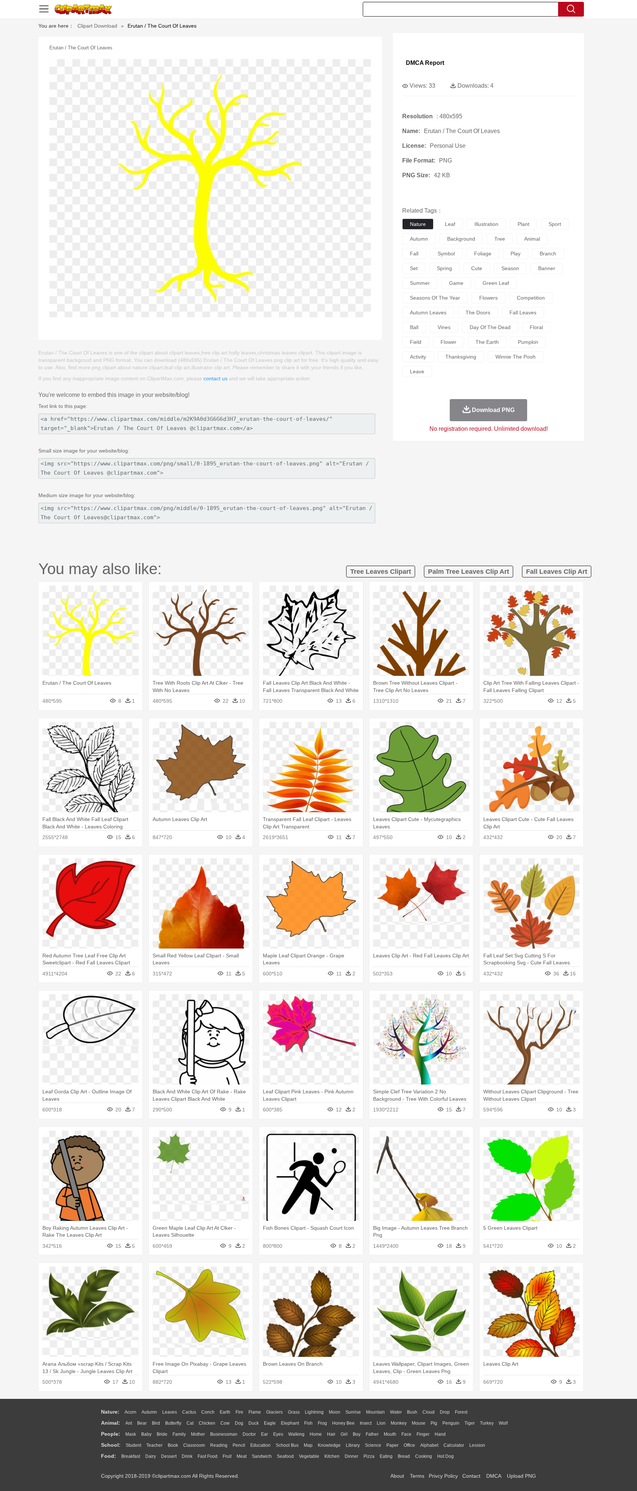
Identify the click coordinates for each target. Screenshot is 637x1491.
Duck (253, 1423)
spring (444, 268)
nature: (110, 1412)
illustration (486, 224)
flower (448, 342)
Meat (242, 1456)
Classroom (194, 1445)
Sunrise (353, 1412)
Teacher (154, 1445)
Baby (146, 1434)
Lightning (314, 1412)
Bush (412, 1412)
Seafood (285, 1456)
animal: (110, 1423)
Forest (461, 1412)
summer (420, 283)
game (456, 283)
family (179, 1434)
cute (476, 268)
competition (531, 298)
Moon (334, 1412)
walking (296, 1434)
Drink (187, 1456)
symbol (446, 253)
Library (353, 1445)
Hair (331, 1434)
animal (532, 239)
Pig (434, 1423)
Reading (218, 1445)
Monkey (399, 1423)
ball (414, 327)
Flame (254, 1412)
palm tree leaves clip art (468, 571)
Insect (366, 1423)
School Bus (287, 1445)
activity (418, 357)
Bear (142, 1423)
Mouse (418, 1423)
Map (308, 1445)
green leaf (496, 283)
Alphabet (429, 1445)
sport (555, 224)
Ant (128, 1423)
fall (414, 253)
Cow (225, 1423)
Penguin (450, 1423)
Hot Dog (445, 1456)
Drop (445, 1412)
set (414, 268)
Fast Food (207, 1456)
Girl (344, 1434)
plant (523, 224)
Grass (294, 1412)
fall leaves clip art (556, 571)
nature (418, 224)
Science (373, 1445)
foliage (482, 253)
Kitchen (332, 1456)
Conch (208, 1412)
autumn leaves (428, 312)
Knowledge (329, 1445)
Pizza (369, 1456)
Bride (162, 1434)
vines (444, 327)
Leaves (169, 1412)
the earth (487, 342)
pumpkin (528, 342)
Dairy (150, 1456)
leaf (450, 224)
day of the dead (490, 327)
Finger (423, 1434)
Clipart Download (97, 26)
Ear (264, 1434)
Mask (130, 1434)
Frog (322, 1423)
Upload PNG (521, 1476)
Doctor (249, 1434)
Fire (239, 1412)
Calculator (453, 1445)
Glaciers (274, 1412)
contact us (215, 378)
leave (417, 371)
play (516, 253)
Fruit (227, 1456)
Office (409, 1445)
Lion (381, 1423)
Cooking (423, 1456)
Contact (471, 1476)
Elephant (290, 1423)
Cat (190, 1423)
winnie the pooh (515, 357)
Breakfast (130, 1456)
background (461, 239)
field (415, 342)
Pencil (239, 1445)
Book (173, 1445)
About (397, 1476)
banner (546, 268)
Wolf (503, 1423)
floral (536, 327)
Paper (392, 1445)
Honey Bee (343, 1423)
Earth (225, 1412)
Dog (239, 1423)
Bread (404, 1456)
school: (111, 1445)
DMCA (493, 1476)
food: (108, 1456)
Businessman (223, 1434)
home (316, 1434)
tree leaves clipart (380, 571)
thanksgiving (460, 357)
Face (406, 1434)
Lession (477, 1445)
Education (260, 1445)
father (372, 1434)
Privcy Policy (443, 1476)
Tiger (469, 1423)
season (510, 268)
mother (198, 1434)
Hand (440, 1434)
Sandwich (262, 1456)
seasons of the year (435, 298)
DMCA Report (425, 63)
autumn (419, 239)
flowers (488, 298)
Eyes (278, 1434)
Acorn (130, 1412)
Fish (308, 1423)
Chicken (207, 1423)
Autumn (149, 1412)
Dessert (169, 1456)
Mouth (390, 1434)
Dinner (351, 1456)
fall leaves (522, 312)
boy (357, 1434)
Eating (386, 1456)
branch (548, 253)
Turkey (487, 1423)
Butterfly (173, 1423)
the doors (478, 312)
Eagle (270, 1423)
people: (110, 1434)
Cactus (189, 1412)
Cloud (428, 1412)
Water (396, 1412)
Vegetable (309, 1456)
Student (133, 1445)
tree (499, 239)
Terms (417, 1476)
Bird (156, 1423)
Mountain (375, 1412)
